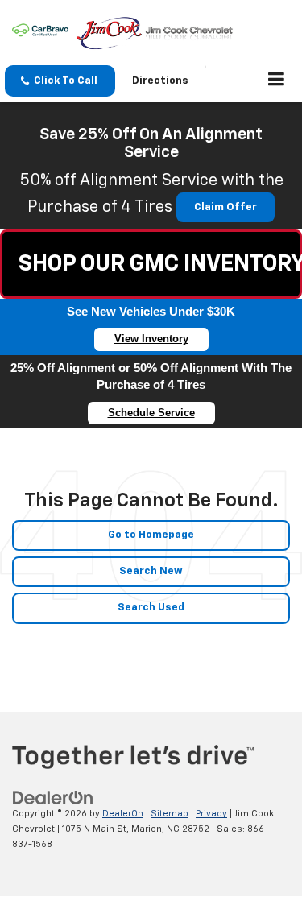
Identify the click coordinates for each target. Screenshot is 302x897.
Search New (151, 571)
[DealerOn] (53, 798)
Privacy (211, 813)
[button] (60, 81)
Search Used (151, 607)
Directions (160, 81)
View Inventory (151, 339)
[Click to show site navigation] (276, 81)
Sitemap (169, 813)
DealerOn (122, 813)
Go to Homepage (151, 535)
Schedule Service (151, 413)
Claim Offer (225, 207)
